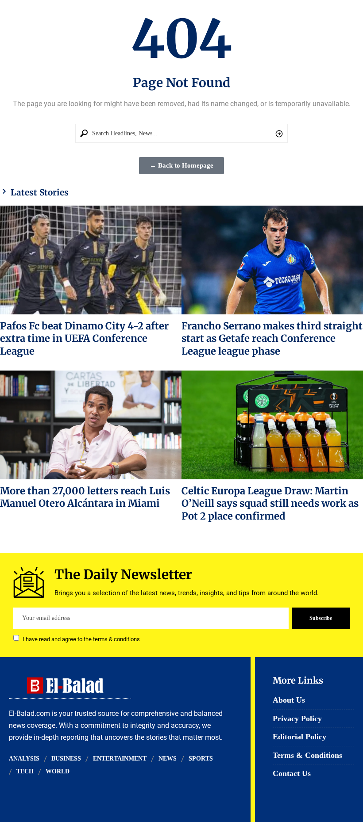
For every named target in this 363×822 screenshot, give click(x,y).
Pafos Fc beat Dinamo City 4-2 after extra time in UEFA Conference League (84, 338)
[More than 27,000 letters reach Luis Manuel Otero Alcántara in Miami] (91, 425)
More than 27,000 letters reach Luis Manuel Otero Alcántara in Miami (85, 497)
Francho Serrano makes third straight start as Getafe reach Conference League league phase (272, 338)
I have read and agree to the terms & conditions (81, 638)
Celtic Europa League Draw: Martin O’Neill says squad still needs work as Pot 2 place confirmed (270, 503)
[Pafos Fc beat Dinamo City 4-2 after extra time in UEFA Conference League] (91, 260)
